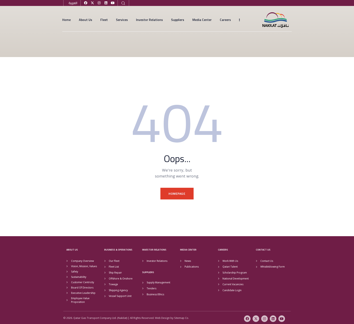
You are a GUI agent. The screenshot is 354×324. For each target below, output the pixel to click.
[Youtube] (113, 3)
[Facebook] (85, 3)
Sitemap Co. (181, 318)
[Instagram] (99, 3)
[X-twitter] (92, 3)
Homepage (177, 194)
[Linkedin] (106, 3)
